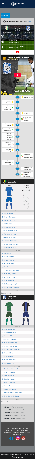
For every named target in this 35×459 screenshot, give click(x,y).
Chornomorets (28, 32)
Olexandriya (7, 32)
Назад (4, 21)
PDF (30, 21)
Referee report (5, 15)
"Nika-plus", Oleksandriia (13, 41)
